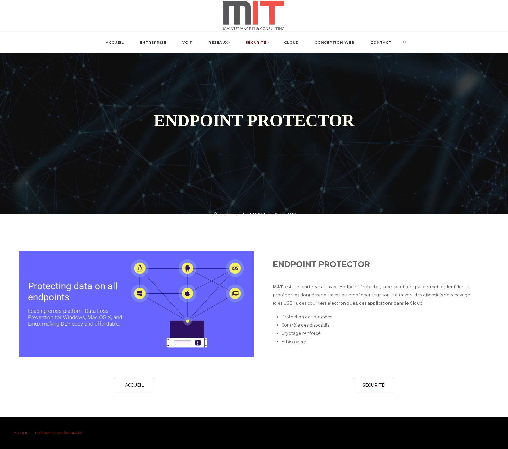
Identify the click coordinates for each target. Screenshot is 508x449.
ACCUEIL (20, 432)
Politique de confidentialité (59, 432)
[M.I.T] (254, 15)
